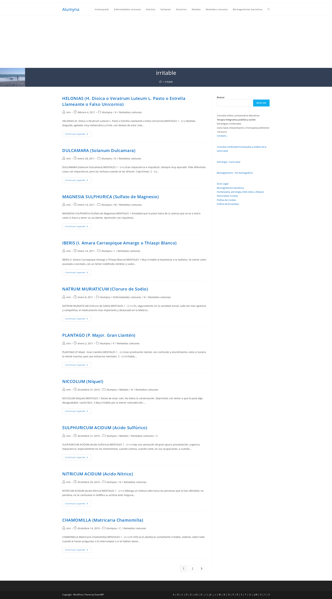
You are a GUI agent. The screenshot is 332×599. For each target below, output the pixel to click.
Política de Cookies (226, 200)
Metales (123, 389)
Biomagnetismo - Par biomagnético (235, 172)
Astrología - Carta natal (228, 161)
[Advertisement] (166, 42)
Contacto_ (222, 135)
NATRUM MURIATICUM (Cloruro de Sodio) (105, 289)
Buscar (221, 97)
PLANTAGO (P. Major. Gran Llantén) (98, 335)
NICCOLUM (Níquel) (82, 381)
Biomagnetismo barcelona (230, 187)
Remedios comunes (130, 112)
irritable (169, 81)
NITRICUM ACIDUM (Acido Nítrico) (97, 474)
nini (68, 112)
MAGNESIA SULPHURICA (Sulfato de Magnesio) (110, 196)
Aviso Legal (222, 183)
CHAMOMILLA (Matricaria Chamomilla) (102, 520)
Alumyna (70, 9)
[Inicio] (160, 81)
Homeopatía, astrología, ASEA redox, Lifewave (240, 191)
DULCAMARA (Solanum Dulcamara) (98, 150)
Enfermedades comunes (127, 297)
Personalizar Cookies (227, 195)
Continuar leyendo (78, 134)
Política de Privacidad (228, 203)
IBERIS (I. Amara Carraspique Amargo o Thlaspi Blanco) (119, 243)
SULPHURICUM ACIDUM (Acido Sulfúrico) (104, 427)
